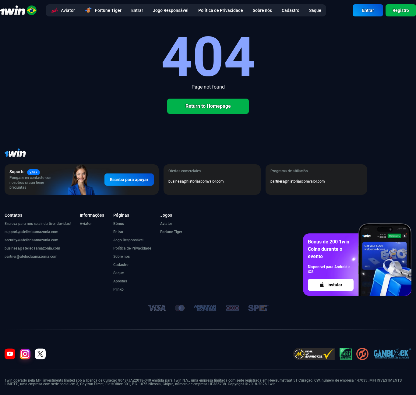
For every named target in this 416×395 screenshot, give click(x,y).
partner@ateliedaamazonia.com (31, 256)
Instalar (334, 284)
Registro (401, 10)
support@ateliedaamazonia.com (31, 232)
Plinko (118, 289)
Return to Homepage (208, 106)
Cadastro (121, 265)
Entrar (368, 10)
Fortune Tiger (171, 232)
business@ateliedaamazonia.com (32, 248)
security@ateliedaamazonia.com (31, 240)
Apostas (120, 281)
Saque (118, 273)
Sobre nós (121, 256)
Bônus (118, 223)
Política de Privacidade (132, 248)
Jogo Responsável (128, 240)
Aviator (86, 223)
